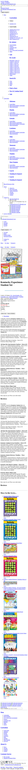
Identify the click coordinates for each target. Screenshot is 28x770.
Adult (11, 75)
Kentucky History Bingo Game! (11, 496)
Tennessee (12, 145)
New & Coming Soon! (16, 91)
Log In (12, 170)
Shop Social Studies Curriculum (17, 105)
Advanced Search (5, 8)
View (5, 518)
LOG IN (6, 741)
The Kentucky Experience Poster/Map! (13, 543)
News (5, 747)
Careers (11, 195)
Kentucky (13, 243)
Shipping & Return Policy (10, 758)
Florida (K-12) (13, 31)
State (11, 85)
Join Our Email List (14, 199)
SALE (5, 724)
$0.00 (7, 2)
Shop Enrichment (14, 107)
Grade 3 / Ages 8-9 (14, 66)
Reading (12, 49)
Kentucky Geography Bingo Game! (12, 519)
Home (5, 233)
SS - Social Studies (15, 295)
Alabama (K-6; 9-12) (14, 29)
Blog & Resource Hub (9, 184)
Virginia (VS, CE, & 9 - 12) (16, 37)
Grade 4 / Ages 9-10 (14, 67)
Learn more (6, 730)
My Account (6, 756)
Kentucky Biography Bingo (10, 555)
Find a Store (13, 88)
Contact (3, 2)
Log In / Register (5, 1)
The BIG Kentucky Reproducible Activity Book (15, 633)
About (5, 186)
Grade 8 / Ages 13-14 (15, 72)
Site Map (3, 767)
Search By (13, 78)
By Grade (13, 57)
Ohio (11, 136)
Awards (11, 192)
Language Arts (13, 47)
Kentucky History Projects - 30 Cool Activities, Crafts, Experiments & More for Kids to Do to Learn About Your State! (15, 589)
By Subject (13, 42)
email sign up (4, 707)
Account (6, 223)
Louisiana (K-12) (14, 33)
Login (5, 221)
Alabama (12, 101)
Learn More (12, 104)
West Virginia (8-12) (14, 39)
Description (6, 316)
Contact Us (6, 197)
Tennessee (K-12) (14, 36)
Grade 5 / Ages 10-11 (15, 68)
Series (11, 83)
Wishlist (5, 224)
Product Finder (7, 235)
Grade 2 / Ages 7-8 (14, 64)
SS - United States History (12, 296)
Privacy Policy (9, 767)
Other (11, 51)
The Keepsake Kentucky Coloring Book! (13, 611)
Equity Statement (14, 190)
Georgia (12, 118)
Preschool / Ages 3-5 (14, 60)
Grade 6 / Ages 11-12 (15, 70)
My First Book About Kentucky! (11, 677)
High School (13, 74)
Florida (12, 110)
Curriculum (13, 18)
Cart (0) (5, 225)
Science (11, 46)
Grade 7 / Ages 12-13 (15, 71)
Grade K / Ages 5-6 (14, 61)
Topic (11, 82)
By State (7, 243)
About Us (12, 188)
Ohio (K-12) (12, 35)
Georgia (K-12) (13, 32)
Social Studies (13, 45)
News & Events (13, 189)
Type (11, 81)
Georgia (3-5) (13, 23)
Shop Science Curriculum (16, 122)
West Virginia (14, 162)
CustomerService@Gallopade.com (18, 204)
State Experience (13, 298)
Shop (5, 15)
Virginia (12, 153)
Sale (11, 54)
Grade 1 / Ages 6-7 (14, 63)
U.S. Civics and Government (16, 50)
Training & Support (16, 174)
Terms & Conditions (18, 767)
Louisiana (13, 128)
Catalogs (12, 193)
